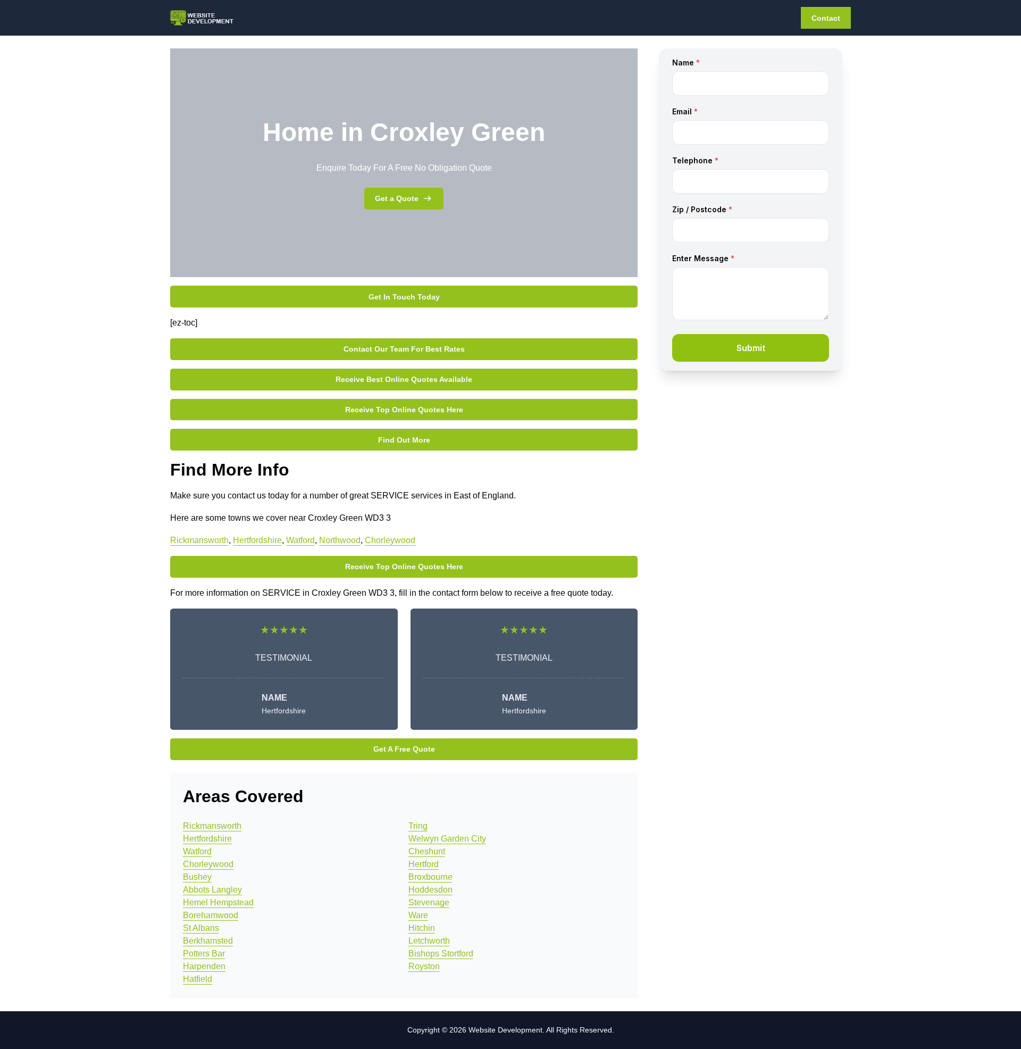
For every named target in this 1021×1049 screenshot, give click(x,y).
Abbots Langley (212, 889)
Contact (825, 18)
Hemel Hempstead (218, 902)
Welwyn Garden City (447, 838)
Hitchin (421, 928)
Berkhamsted (208, 940)
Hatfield (197, 979)
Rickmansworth (199, 540)
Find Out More (404, 440)
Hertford (423, 864)
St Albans (201, 928)
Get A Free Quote (404, 749)
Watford (300, 540)
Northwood (340, 540)
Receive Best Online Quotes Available (404, 379)
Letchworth (429, 940)
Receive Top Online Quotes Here (404, 409)
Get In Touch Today (404, 297)
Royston (424, 966)
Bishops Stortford (440, 953)
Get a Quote (397, 198)
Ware (418, 915)
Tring (418, 825)
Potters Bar (204, 953)
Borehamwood (210, 915)
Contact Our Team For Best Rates (404, 349)
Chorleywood (390, 540)
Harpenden (204, 966)
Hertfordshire (257, 540)
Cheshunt (426, 851)
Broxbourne (430, 876)
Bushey (197, 876)
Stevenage (428, 902)
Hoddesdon (430, 889)
